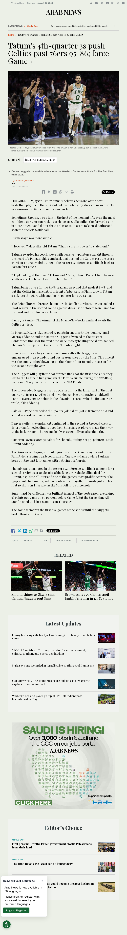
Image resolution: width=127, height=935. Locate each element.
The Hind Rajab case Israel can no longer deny (42, 863)
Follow (109, 192)
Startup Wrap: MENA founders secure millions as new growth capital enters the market (51, 682)
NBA (45, 541)
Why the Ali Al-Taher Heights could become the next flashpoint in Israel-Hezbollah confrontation (53, 885)
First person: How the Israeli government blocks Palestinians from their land (52, 845)
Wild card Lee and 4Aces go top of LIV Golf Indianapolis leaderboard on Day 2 (47, 697)
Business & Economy (37, 26)
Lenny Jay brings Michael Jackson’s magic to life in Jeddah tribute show (54, 636)
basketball (29, 541)
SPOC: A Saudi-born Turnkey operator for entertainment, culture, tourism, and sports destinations (49, 651)
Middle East (18, 840)
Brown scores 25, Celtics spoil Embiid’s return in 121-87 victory (89, 596)
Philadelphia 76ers (89, 541)
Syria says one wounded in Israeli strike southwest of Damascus (53, 665)
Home (11, 34)
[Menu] (4, 3)
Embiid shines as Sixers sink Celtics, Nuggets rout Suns (33, 596)
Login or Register (16, 910)
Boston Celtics (63, 541)
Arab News (19, 3)
